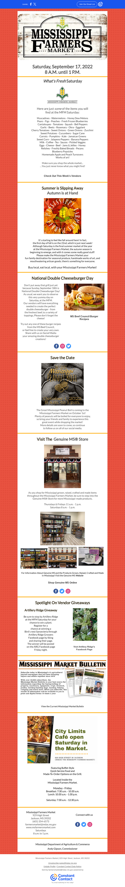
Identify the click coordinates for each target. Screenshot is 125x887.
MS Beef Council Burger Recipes (84, 317)
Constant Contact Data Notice (69, 866)
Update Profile (49, 866)
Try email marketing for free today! (63, 882)
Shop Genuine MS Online (62, 582)
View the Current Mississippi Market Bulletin (62, 706)
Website (79, 575)
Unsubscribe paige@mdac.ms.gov (62, 863)
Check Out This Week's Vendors (62, 176)
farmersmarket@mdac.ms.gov (60, 870)
